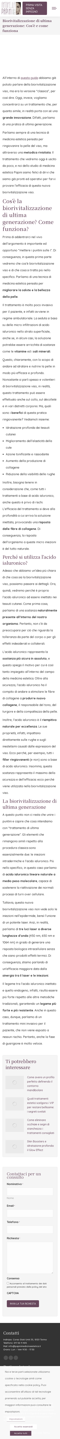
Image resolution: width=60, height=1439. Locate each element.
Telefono (13, 1222)
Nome (10, 1198)
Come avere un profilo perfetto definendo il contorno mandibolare (40, 1084)
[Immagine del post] (15, 1082)
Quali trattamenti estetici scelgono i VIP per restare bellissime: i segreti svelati (40, 1105)
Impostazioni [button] (15, 1419)
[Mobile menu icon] (54, 8)
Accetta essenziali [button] (23, 1426)
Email (11, 1205)
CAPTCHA (13, 1293)
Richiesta (13, 1238)
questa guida (29, 78)
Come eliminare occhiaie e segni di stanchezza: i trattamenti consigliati (40, 1126)
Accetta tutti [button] (20, 1433)
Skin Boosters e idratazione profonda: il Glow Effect (40, 1146)
